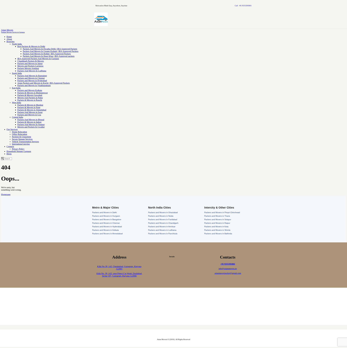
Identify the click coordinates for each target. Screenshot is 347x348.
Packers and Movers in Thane (217, 216)
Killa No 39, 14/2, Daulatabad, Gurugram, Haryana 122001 (119, 267)
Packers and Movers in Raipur (217, 223)
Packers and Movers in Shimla (217, 230)
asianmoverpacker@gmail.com (228, 273)
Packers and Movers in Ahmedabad (107, 233)
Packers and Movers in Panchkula (162, 233)
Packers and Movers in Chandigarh (163, 223)
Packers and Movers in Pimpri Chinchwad (222, 212)
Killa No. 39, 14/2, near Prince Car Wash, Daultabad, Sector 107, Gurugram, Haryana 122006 (119, 274)
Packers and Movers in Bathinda (218, 233)
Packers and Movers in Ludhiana (162, 230)
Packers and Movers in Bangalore (106, 219)
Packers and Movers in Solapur (217, 219)
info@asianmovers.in (228, 268)
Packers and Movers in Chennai (106, 223)
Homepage (5, 194)
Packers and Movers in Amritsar (161, 226)
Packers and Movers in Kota (216, 226)
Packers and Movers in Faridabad (162, 219)
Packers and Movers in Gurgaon (106, 216)
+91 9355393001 (227, 264)
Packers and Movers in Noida (160, 216)
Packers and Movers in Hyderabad (107, 226)
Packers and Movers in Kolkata (105, 230)
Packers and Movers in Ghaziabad (163, 212)
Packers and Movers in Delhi (104, 212)
